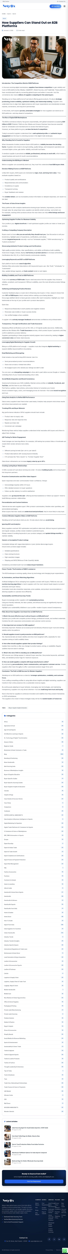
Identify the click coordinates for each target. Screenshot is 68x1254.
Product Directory (44, 1208)
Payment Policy (57, 1212)
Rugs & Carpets (44, 1212)
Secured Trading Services (63, 1211)
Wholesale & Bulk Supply (51, 1224)
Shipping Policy (57, 1217)
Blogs (36, 1210)
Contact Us (62, 1)
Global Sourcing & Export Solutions (50, 1217)
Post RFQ (56, 6)
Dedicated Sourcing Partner (51, 1211)
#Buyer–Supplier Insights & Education (18, 707)
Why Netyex (37, 1213)
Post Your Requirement (34, 1181)
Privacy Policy (57, 1204)
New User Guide (63, 1205)
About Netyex (37, 1204)
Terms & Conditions (58, 1208)
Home (4, 13)
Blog (9, 13)
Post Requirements (45, 1204)
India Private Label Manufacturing (52, 1205)
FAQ (36, 1207)
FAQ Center (6, 1)
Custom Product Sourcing (50, 1230)
